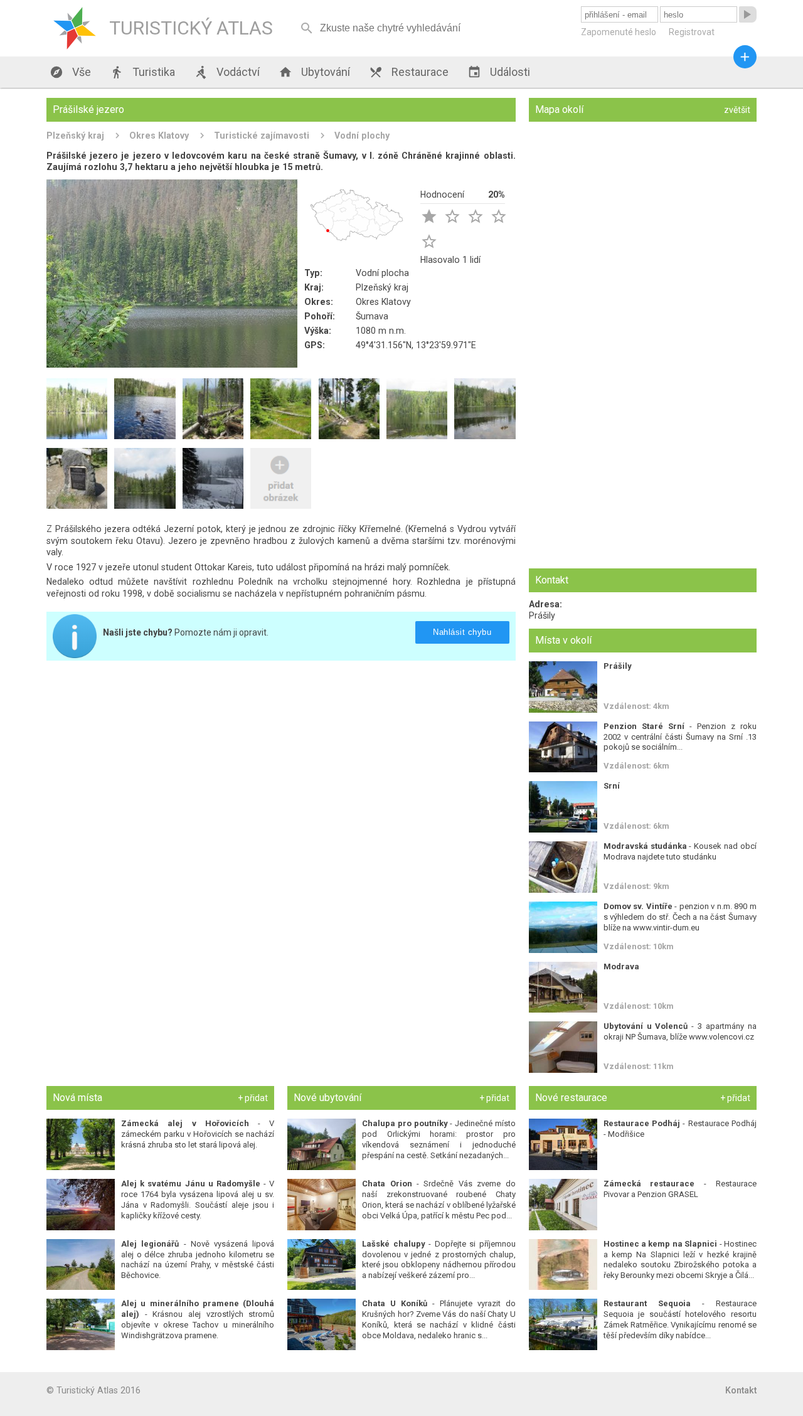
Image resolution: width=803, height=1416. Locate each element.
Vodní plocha (382, 273)
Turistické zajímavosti (261, 135)
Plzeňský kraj (75, 135)
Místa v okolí (563, 640)
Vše (70, 72)
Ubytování (314, 72)
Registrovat (692, 32)
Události (498, 72)
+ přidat (253, 1098)
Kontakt (741, 1390)
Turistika (142, 72)
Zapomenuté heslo (618, 32)
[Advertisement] (281, 758)
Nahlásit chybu (462, 632)
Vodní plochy (362, 135)
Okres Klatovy (159, 135)
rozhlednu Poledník (233, 582)
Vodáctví (227, 72)
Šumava (372, 316)
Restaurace (409, 72)
